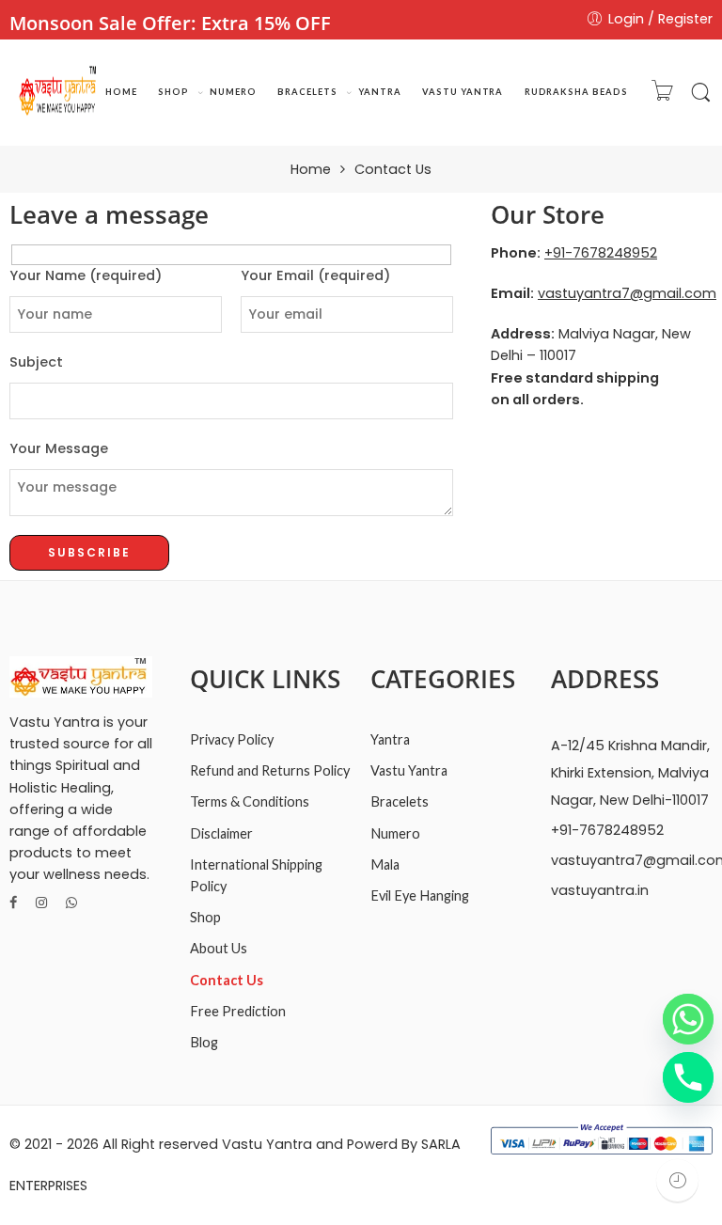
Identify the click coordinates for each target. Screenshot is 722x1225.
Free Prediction (238, 1011)
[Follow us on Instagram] (41, 903)
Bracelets (399, 801)
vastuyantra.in (600, 890)
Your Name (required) (85, 275)
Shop (205, 917)
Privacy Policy (232, 739)
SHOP (173, 91)
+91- (600, 252)
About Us (218, 948)
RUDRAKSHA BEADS (576, 91)
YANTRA (379, 91)
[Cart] (662, 93)
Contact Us (226, 980)
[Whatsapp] (688, 1019)
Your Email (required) (315, 275)
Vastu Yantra (408, 770)
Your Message (58, 448)
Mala (385, 864)
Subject (36, 362)
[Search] (701, 93)
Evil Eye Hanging (419, 895)
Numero (395, 833)
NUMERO (233, 91)
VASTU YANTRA (462, 91)
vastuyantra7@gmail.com (627, 293)
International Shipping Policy (256, 875)
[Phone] (688, 1077)
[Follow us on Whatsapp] (71, 903)
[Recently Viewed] (677, 1180)
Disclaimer (221, 833)
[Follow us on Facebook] (13, 903)
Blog (204, 1042)
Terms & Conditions (249, 801)
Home (310, 170)
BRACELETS (307, 91)
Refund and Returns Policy (270, 770)
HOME (121, 91)
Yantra (390, 739)
